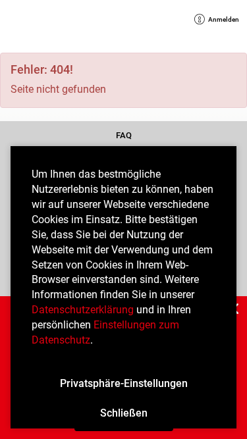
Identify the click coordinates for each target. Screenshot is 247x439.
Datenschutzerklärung (83, 309)
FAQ (123, 136)
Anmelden (220, 21)
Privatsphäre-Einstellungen (124, 383)
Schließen (124, 413)
